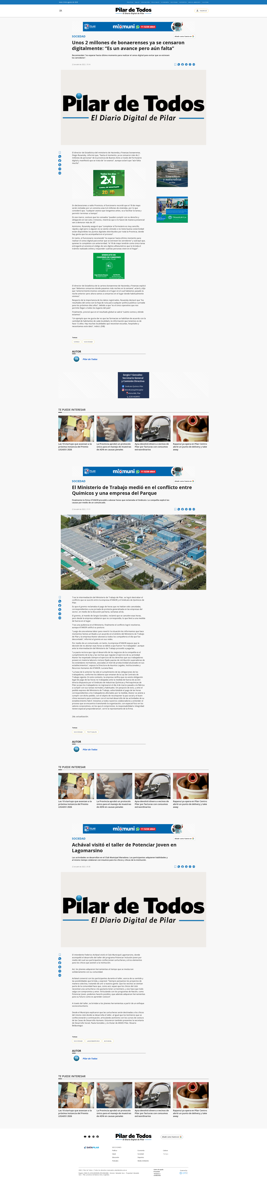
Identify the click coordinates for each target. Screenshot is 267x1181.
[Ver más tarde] (175, 64)
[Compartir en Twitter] (186, 64)
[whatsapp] (179, 64)
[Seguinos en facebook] (97, 1136)
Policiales (155, 2)
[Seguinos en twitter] (89, 1136)
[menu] (60, 11)
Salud (137, 2)
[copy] (194, 64)
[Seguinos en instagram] (93, 1136)
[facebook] (182, 64)
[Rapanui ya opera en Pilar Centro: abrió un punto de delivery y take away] (191, 429)
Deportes (183, 2)
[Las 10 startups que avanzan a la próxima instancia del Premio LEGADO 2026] (76, 429)
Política (130, 2)
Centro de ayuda (158, 1169)
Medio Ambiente (194, 2)
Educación (145, 2)
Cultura (205, 2)
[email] (190, 64)
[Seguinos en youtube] (85, 1136)
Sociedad (174, 2)
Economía (165, 2)
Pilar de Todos (90, 359)
